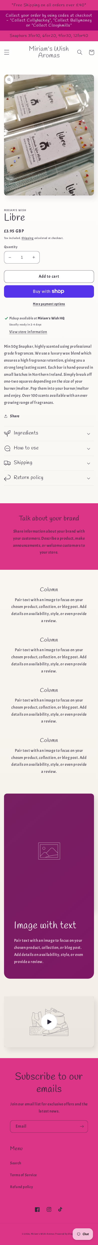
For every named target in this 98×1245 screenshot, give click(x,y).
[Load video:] (49, 1021)
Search (15, 1163)
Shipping (28, 238)
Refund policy (21, 1187)
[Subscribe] (82, 1126)
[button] (6, 52)
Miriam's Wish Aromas (43, 1234)
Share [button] (15, 416)
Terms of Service (23, 1175)
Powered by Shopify (65, 1234)
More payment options (49, 304)
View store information (28, 332)
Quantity (11, 247)
